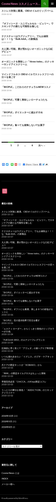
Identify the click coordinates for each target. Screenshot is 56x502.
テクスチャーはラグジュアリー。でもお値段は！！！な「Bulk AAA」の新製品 (25, 37)
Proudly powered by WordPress (15, 498)
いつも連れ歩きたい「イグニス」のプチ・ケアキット (28, 356)
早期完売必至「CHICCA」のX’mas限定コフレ (24, 381)
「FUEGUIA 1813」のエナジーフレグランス (23, 339)
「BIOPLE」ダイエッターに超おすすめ (22, 112)
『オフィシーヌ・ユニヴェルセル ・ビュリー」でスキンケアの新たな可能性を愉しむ (27, 25)
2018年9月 (7, 421)
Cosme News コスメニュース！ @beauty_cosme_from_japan (21, 3)
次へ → (41, 145)
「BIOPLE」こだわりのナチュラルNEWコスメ (26, 86)
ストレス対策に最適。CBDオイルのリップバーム (27, 10)
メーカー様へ (8, 484)
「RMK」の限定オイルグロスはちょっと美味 (24, 373)
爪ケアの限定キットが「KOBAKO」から (22, 365)
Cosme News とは (10, 473)
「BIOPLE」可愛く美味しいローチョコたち (24, 99)
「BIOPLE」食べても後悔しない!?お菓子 (23, 125)
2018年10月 (7, 416)
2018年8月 (7, 427)
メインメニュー (52, 3)
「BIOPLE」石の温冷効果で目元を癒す (21, 320)
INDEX (5, 478)
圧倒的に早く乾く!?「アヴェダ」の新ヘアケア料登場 (27, 348)
